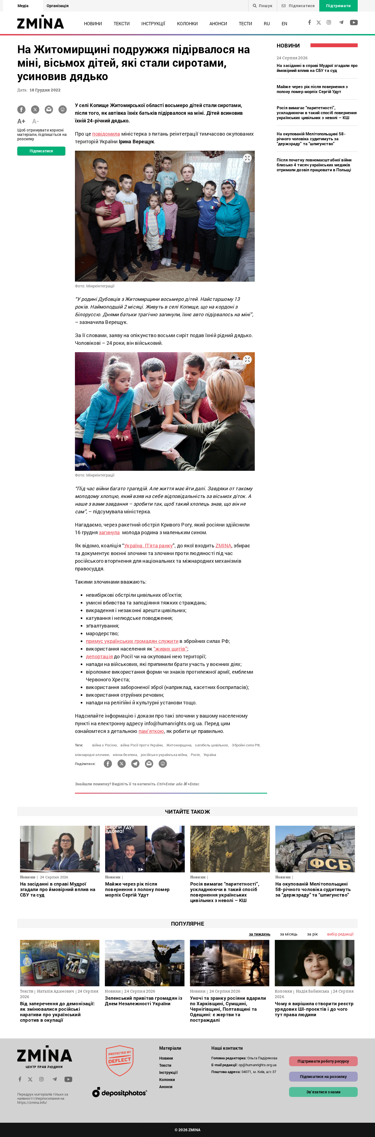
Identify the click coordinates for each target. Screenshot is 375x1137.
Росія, (196, 754)
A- (35, 121)
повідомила (106, 133)
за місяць (289, 934)
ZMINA (223, 545)
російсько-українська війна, (164, 754)
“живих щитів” (170, 648)
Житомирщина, (179, 745)
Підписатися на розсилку (323, 1076)
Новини (93, 23)
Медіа (23, 5)
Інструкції (153, 23)
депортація (99, 656)
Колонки (187, 23)
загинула (109, 532)
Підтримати (338, 5)
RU (267, 23)
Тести (245, 23)
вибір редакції (340, 934)
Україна (209, 754)
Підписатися (301, 5)
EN (284, 23)
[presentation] (27, 961)
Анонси (218, 23)
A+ (21, 121)
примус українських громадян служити (132, 641)
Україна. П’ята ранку (148, 545)
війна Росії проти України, (142, 745)
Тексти (122, 23)
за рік (312, 934)
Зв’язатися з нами (323, 1091)
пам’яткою (151, 731)
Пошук (266, 6)
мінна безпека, (125, 754)
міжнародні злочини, (92, 754)
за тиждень (259, 934)
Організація (58, 5)
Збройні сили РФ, (246, 745)
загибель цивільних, (212, 745)
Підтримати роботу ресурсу (323, 1061)
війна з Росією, (105, 745)
